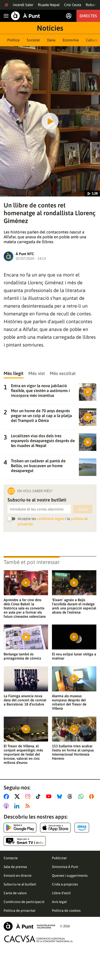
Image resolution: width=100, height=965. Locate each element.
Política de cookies (66, 910)
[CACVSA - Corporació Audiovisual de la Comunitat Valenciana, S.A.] (39, 938)
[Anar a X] (18, 796)
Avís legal (59, 902)
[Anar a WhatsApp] (81, 796)
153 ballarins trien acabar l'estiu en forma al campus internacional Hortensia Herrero (73, 752)
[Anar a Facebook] (7, 796)
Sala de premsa (15, 867)
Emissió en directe (18, 875)
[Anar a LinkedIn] (17, 806)
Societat (33, 40)
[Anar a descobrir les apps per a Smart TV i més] (25, 841)
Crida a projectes (65, 884)
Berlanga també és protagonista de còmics (22, 656)
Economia (71, 40)
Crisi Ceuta (72, 5)
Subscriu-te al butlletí (20, 884)
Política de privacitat (19, 910)
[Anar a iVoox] (92, 796)
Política (13, 40)
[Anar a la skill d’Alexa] (82, 827)
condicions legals (50, 519)
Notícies (50, 28)
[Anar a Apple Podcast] (7, 806)
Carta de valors (15, 893)
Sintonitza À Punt (65, 867)
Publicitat (59, 858)
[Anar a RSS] (29, 806)
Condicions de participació (24, 902)
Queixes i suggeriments (70, 875)
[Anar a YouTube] (49, 796)
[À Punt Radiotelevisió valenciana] (29, 926)
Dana (51, 40)
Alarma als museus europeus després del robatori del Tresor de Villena (69, 702)
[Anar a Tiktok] (39, 796)
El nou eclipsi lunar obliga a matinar (74, 656)
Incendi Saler (23, 5)
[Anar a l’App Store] (55, 827)
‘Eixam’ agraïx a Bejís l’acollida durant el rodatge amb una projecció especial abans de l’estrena (74, 606)
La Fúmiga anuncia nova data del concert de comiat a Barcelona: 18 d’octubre (25, 700)
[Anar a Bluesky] (60, 796)
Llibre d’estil (61, 893)
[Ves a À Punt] (25, 15)
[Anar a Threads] (71, 796)
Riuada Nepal (48, 5)
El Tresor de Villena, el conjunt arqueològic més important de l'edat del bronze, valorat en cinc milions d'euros (23, 754)
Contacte (11, 858)
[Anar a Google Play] (20, 827)
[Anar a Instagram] (28, 796)
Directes (88, 16)
